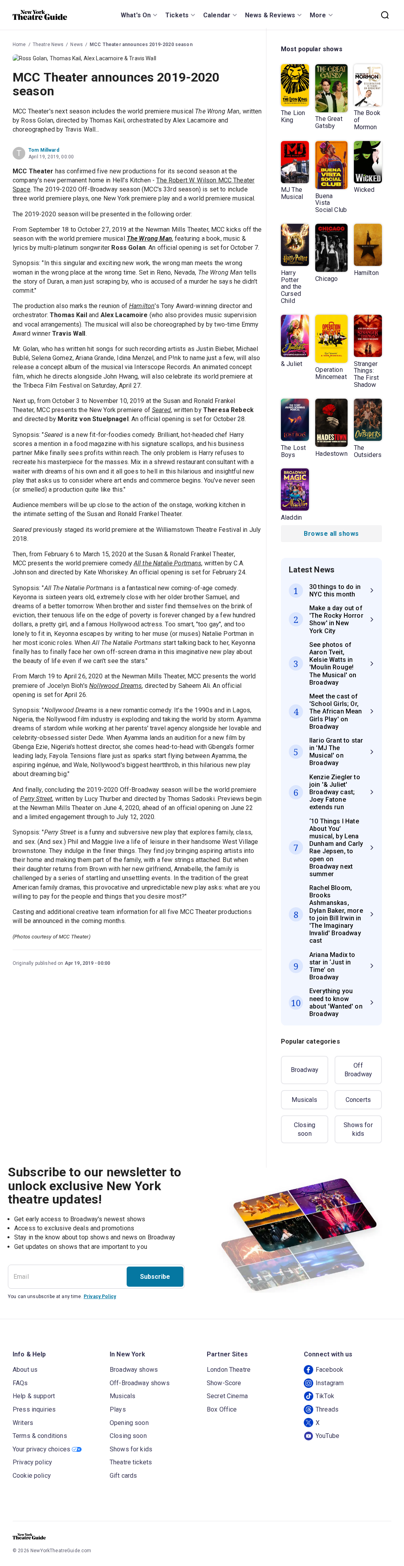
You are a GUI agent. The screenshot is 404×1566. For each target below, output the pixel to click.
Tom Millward (43, 150)
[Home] (40, 15)
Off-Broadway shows (140, 1383)
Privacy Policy (100, 1296)
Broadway (304, 1070)
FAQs (20, 1383)
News (76, 44)
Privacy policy (32, 1462)
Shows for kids (358, 1129)
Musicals (304, 1099)
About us (25, 1369)
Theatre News (48, 44)
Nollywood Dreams (115, 685)
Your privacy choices (41, 1449)
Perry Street (36, 799)
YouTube (327, 1436)
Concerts (358, 1099)
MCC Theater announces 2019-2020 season (141, 44)
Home (19, 44)
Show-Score (224, 1383)
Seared (161, 410)
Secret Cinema (227, 1396)
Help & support (34, 1396)
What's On (136, 15)
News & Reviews (270, 15)
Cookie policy (32, 1475)
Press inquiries (34, 1409)
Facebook (329, 1369)
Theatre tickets (131, 1462)
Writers (23, 1423)
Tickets (177, 15)
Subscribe (155, 1276)
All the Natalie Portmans (168, 563)
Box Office (222, 1409)
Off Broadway (358, 1070)
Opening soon (129, 1423)
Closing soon (304, 1129)
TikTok (325, 1396)
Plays (118, 1409)
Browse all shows (331, 533)
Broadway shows (134, 1369)
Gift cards (123, 1475)
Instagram (330, 1383)
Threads (327, 1409)
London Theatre (229, 1369)
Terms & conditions (40, 1436)
